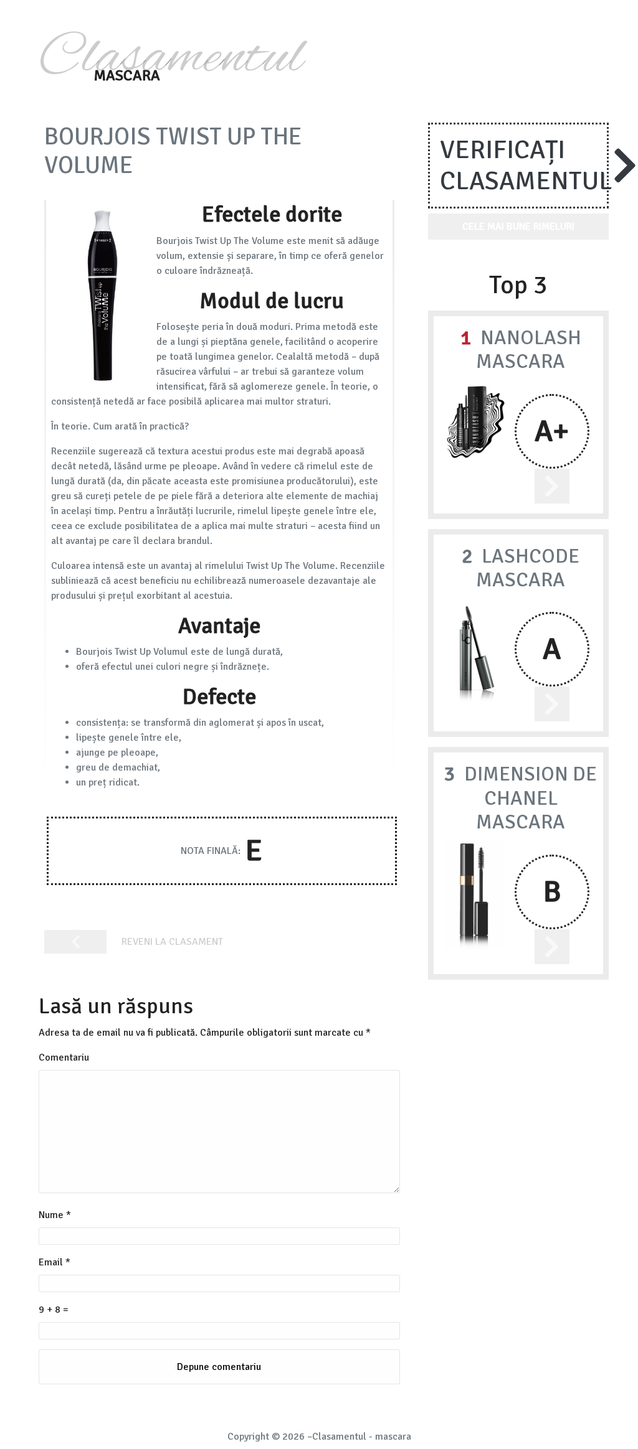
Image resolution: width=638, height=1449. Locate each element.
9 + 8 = (54, 1309)
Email (54, 1262)
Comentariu (64, 1057)
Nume (55, 1215)
